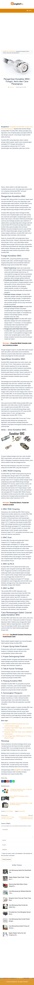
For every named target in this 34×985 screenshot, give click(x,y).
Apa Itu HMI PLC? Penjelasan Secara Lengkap (19, 796)
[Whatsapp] (13, 781)
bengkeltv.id (18, 770)
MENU (30, 10)
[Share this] (2, 781)
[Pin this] (8, 781)
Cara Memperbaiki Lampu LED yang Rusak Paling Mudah (26, 817)
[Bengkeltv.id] (17, 3)
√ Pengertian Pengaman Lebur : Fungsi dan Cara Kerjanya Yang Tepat (21, 789)
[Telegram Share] (10, 781)
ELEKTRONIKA (9, 811)
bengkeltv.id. (14, 982)
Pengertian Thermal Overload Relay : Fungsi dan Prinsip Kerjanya (21, 803)
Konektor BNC (21, 811)
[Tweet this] (5, 781)
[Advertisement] (17, 31)
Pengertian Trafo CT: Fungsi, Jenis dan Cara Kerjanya (7, 817)
